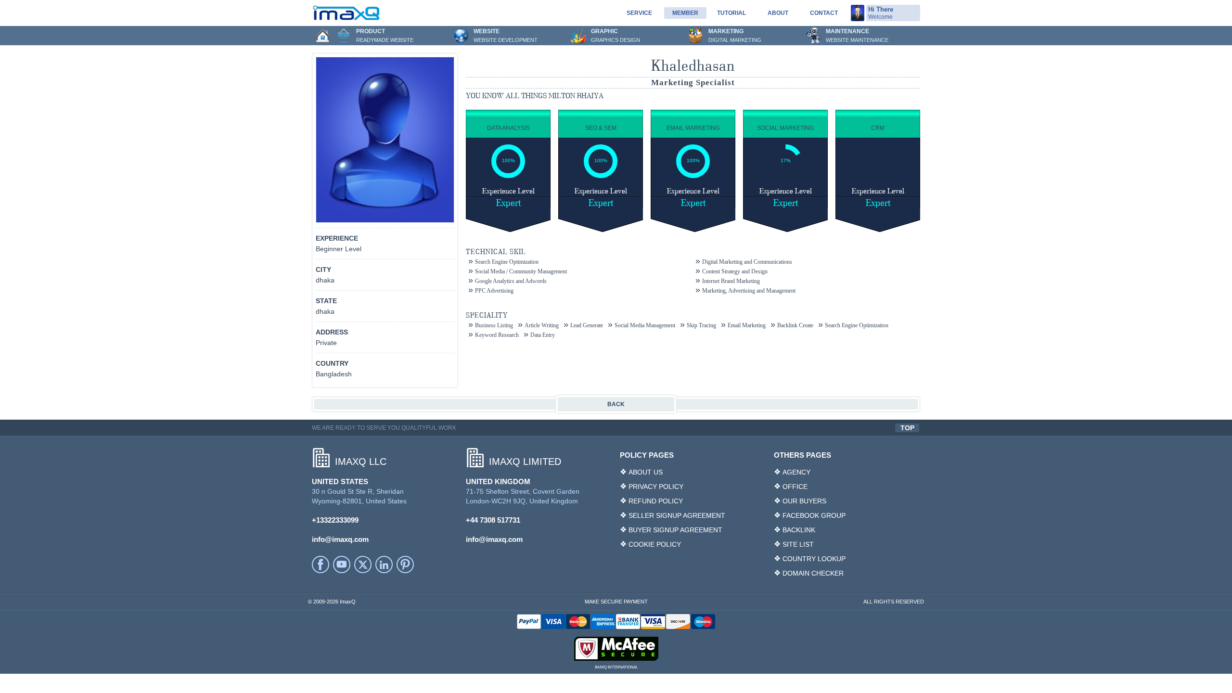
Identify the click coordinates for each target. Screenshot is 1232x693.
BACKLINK (799, 530)
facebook (320, 564)
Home (322, 35)
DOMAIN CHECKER (813, 573)
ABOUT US (646, 472)
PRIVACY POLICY (656, 486)
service (639, 13)
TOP (907, 428)
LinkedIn (384, 564)
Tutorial (731, 13)
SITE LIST (798, 544)
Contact (824, 13)
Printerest (405, 564)
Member (685, 13)
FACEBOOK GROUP (814, 515)
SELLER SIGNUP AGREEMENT (677, 515)
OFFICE (795, 486)
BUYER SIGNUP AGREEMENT (675, 530)
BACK (616, 404)
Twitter (363, 564)
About (778, 13)
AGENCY (796, 472)
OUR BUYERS (804, 501)
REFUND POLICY (656, 501)
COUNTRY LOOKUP (814, 559)
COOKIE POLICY (655, 544)
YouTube (341, 564)
